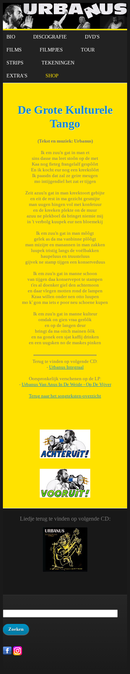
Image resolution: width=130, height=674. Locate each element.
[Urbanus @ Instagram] (17, 653)
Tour (88, 50)
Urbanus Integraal (66, 367)
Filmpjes (51, 50)
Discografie (50, 37)
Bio (10, 37)
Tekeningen (58, 63)
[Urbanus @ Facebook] (7, 653)
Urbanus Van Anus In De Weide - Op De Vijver (66, 384)
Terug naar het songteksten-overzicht (65, 396)
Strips (14, 63)
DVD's (92, 37)
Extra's (16, 75)
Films (14, 50)
